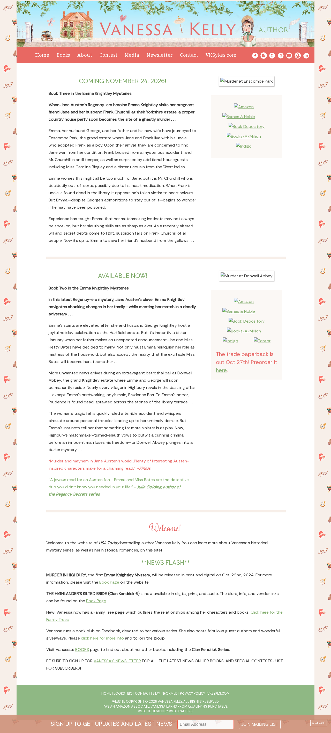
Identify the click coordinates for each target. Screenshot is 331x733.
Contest (109, 55)
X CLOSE (318, 723)
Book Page (109, 582)
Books (63, 55)
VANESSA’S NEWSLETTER (117, 661)
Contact (189, 55)
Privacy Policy (192, 693)
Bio (130, 693)
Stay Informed (165, 693)
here (221, 370)
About (84, 55)
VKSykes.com (221, 55)
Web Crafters (181, 711)
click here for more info (102, 638)
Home (42, 55)
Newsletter (160, 55)
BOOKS (82, 649)
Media (132, 55)
